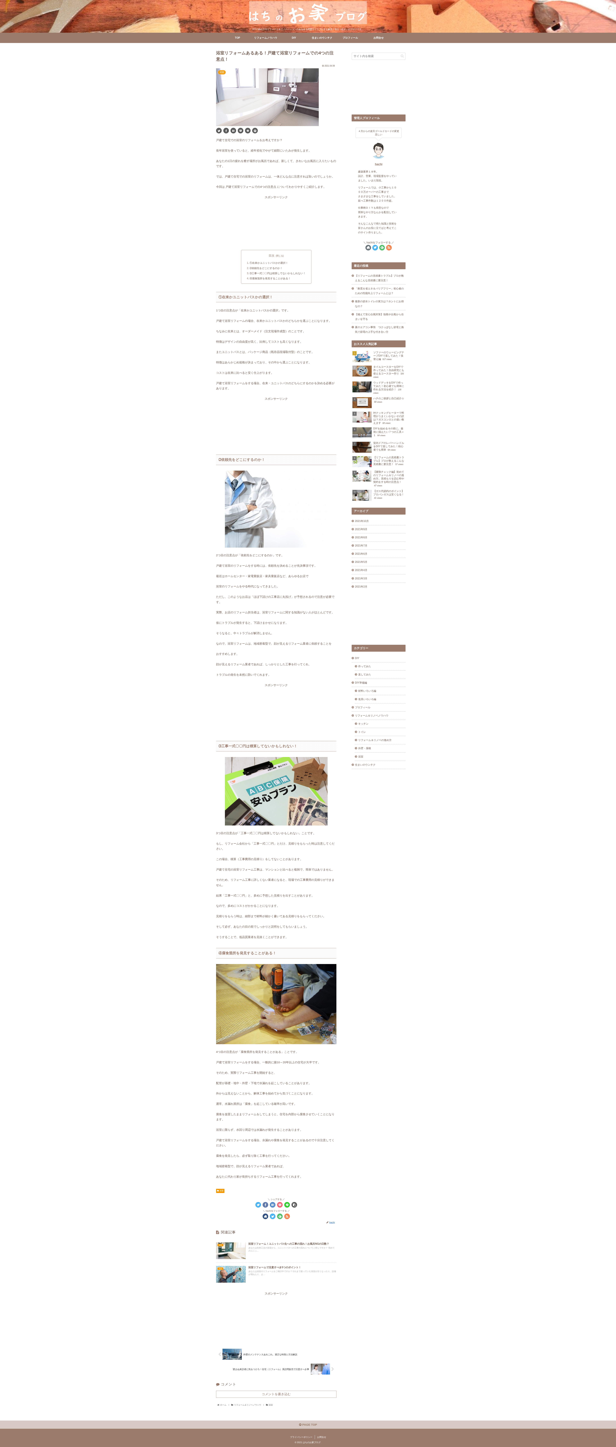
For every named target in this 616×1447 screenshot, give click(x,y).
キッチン (363, 723)
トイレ (362, 731)
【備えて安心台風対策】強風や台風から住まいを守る (379, 316)
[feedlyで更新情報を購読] (280, 1216)
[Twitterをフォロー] (272, 1216)
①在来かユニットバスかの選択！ (269, 262)
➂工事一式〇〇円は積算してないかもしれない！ (278, 273)
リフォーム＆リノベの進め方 (375, 740)
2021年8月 (361, 537)
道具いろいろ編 (367, 699)
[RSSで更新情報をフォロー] (287, 1216)
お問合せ (321, 1437)
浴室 (221, 1191)
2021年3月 (361, 578)
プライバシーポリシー (301, 1437)
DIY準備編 (361, 682)
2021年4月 (361, 570)
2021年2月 (361, 586)
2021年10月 (362, 521)
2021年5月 (361, 561)
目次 (271, 255)
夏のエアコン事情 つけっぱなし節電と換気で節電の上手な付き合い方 (379, 329)
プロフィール (362, 707)
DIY (357, 658)
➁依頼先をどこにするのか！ (266, 268)
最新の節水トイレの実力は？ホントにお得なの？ (379, 303)
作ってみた (364, 666)
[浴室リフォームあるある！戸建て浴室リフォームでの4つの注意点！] (233, 130)
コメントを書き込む (276, 1394)
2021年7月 (361, 545)
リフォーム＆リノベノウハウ (371, 715)
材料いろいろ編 (367, 691)
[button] (402, 56)
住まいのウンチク (365, 764)
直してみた (364, 674)
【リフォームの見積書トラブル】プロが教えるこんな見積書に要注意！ (379, 278)
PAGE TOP (309, 1424)
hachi (378, 164)
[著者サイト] (265, 1216)
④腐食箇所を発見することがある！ (270, 278)
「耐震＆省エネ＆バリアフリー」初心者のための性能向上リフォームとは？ (379, 291)
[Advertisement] (276, 222)
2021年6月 (361, 553)
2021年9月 (361, 529)
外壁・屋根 (364, 748)
